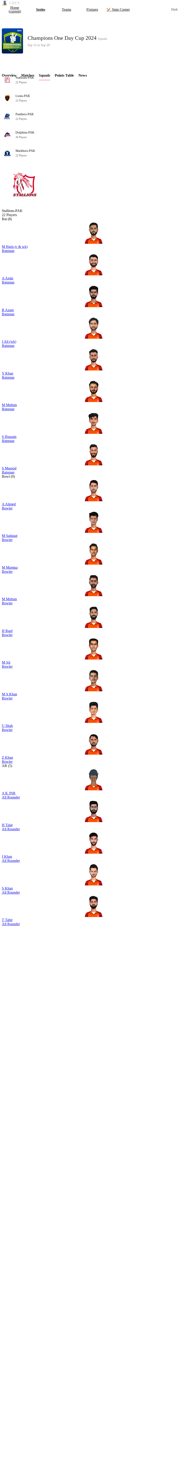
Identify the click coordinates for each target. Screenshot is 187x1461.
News (82, 75)
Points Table (64, 75)
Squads (44, 75)
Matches (27, 75)
